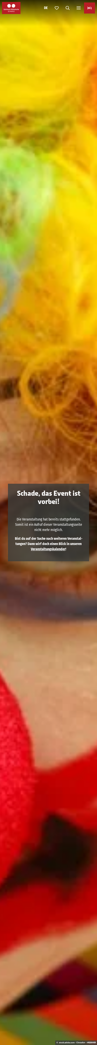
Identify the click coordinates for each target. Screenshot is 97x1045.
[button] (87, 1025)
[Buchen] (89, 8)
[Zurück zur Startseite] (11, 8)
